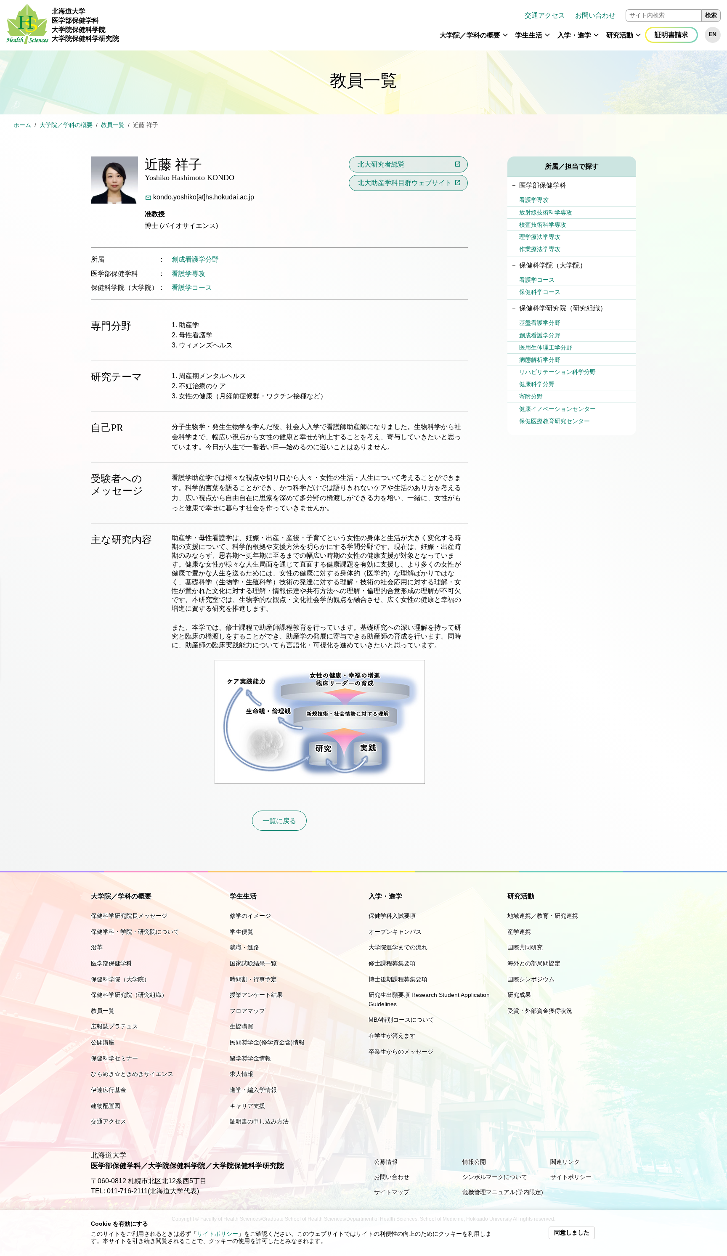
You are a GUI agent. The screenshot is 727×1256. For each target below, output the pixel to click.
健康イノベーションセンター (557, 408)
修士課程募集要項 (392, 963)
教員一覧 (113, 125)
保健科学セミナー (114, 1058)
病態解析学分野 (539, 359)
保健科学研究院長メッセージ (129, 915)
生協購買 (241, 1026)
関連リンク (565, 1161)
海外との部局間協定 (533, 963)
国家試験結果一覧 (253, 963)
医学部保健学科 (111, 963)
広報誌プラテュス (114, 1026)
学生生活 (528, 35)
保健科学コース (539, 292)
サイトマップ (391, 1192)
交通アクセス (545, 15)
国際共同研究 (525, 947)
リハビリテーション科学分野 (557, 371)
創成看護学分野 (195, 259)
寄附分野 (531, 396)
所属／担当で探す (572, 166)
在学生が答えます (392, 1035)
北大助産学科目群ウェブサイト (405, 182)
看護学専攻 (188, 273)
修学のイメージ (250, 915)
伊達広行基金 (108, 1089)
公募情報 (386, 1161)
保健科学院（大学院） (120, 979)
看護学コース (192, 287)
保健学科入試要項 (392, 915)
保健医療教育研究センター (554, 421)
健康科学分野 (537, 384)
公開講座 (102, 1042)
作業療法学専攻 (539, 249)
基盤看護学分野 (539, 322)
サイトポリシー (217, 1234)
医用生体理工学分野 (545, 347)
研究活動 (619, 35)
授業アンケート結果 (256, 994)
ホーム (22, 125)
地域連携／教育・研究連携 (542, 915)
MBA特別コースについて (401, 1019)
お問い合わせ (595, 15)
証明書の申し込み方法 (259, 1121)
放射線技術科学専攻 (545, 212)
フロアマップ (247, 1010)
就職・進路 (244, 947)
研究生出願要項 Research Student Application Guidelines (429, 999)
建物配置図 (105, 1105)
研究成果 (519, 994)
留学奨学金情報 (250, 1058)
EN (712, 34)
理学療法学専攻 (539, 236)
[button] (505, 38)
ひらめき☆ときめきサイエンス (132, 1074)
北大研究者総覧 (381, 164)
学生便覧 (241, 931)
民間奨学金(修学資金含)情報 (267, 1042)
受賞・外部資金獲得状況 (539, 1010)
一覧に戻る (279, 820)
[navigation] (423, 25)
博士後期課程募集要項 (398, 979)
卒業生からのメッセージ (401, 1051)
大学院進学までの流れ (398, 947)
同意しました (571, 1233)
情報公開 (474, 1161)
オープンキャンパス (395, 931)
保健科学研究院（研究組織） (129, 994)
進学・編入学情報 (253, 1089)
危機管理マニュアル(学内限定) (502, 1192)
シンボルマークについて (494, 1177)
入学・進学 (574, 35)
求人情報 (241, 1074)
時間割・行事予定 (253, 979)
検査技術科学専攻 (542, 224)
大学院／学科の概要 (470, 35)
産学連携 (519, 931)
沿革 (97, 947)
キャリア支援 (247, 1105)
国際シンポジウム (531, 979)
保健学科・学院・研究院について (135, 931)
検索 (711, 15)
